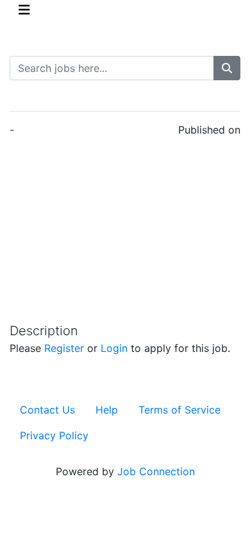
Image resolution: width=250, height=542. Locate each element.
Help (107, 409)
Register (64, 348)
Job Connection (156, 471)
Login (114, 348)
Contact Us (47, 409)
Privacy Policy (54, 435)
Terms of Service (179, 409)
